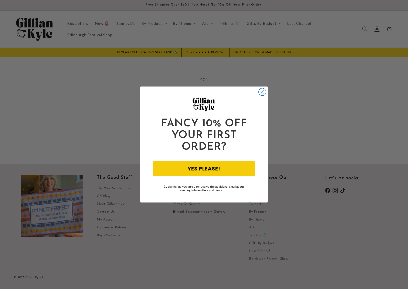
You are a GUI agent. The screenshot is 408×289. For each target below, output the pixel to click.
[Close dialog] (262, 92)
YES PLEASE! (204, 168)
